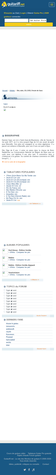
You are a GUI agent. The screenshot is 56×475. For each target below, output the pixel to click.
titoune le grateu (12, 323)
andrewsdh (10, 329)
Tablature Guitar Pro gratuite (39, 453)
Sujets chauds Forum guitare (29, 455)
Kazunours (10, 334)
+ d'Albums (34, 279)
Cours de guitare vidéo (16, 453)
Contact (46, 464)
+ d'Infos (11, 252)
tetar (8, 345)
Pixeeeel (9, 337)
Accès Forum (41, 315)
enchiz (8, 342)
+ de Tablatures (34, 203)
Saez (6, 104)
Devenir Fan (41, 349)
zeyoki (8, 332)
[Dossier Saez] (5, 110)
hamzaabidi (10, 340)
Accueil (5, 91)
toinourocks (10, 326)
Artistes (12, 91)
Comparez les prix (23, 252)
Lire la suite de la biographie (14, 162)
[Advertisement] (28, 59)
